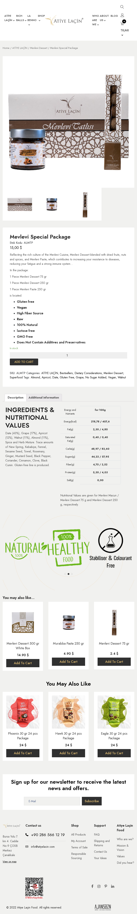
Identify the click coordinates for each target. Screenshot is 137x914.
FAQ (97, 835)
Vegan (112, 377)
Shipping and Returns (102, 843)
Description (15, 397)
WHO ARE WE (95, 20)
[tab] (15, 397)
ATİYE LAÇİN (8, 18)
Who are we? (125, 839)
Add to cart (24, 362)
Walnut (122, 377)
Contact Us (100, 852)
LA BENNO (32, 18)
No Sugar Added (95, 377)
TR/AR (125, 30)
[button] (65, 574)
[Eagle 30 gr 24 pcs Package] (114, 712)
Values (121, 856)
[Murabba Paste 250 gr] (68, 622)
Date (55, 377)
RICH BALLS (20, 18)
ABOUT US (104, 18)
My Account (78, 841)
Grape (79, 377)
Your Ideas (100, 858)
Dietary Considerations (88, 373)
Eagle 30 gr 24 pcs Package (114, 736)
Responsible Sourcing (78, 856)
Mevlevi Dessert (38, 48)
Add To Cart (23, 663)
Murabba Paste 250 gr (68, 643)
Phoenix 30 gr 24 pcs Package (23, 736)
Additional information (44, 397)
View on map (9, 861)
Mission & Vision (123, 848)
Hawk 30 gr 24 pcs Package (68, 736)
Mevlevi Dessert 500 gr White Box (23, 645)
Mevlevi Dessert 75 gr (114, 643)
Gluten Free (67, 377)
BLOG (114, 16)
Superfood (16, 377)
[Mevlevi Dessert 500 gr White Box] (22, 622)
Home (6, 48)
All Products (78, 835)
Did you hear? (125, 863)
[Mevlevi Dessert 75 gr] (114, 622)
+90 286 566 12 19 (48, 835)
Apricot (46, 377)
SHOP (41, 16)
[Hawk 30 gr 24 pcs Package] (68, 712)
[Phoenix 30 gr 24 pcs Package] (22, 712)
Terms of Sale (79, 847)
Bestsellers (66, 373)
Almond (35, 377)
